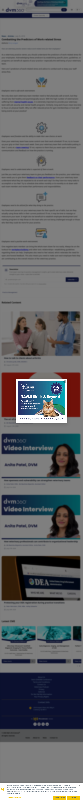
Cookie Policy (15, 793)
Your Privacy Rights (14, 798)
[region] (41, 792)
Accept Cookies (60, 798)
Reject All (74, 798)
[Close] (80, 786)
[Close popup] (64, 381)
